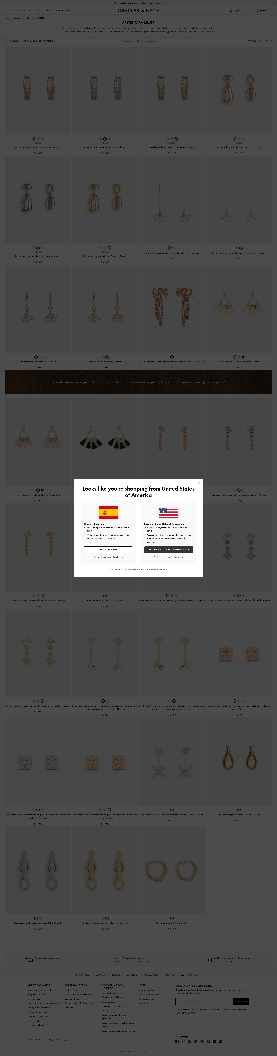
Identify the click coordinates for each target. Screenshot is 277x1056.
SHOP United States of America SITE (169, 549)
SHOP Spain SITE (108, 549)
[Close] (199, 483)
